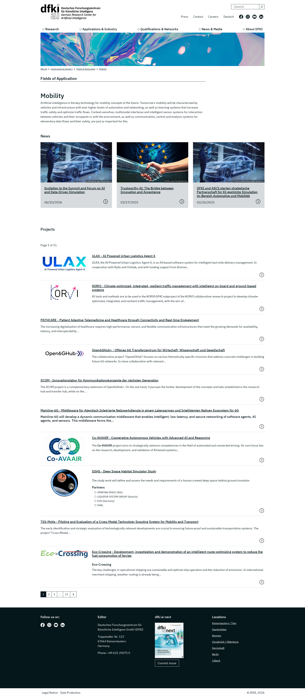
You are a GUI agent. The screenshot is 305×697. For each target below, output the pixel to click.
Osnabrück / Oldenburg (225, 641)
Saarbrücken (219, 629)
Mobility (103, 69)
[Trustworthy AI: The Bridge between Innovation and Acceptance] (181, 201)
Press (184, 16)
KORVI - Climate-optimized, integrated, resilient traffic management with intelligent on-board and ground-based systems (174, 288)
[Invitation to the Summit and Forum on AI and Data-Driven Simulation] (105, 201)
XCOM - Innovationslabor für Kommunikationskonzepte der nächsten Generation (99, 380)
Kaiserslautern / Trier (224, 623)
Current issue (167, 663)
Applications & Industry (99, 29)
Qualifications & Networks (159, 29)
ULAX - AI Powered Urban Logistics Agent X (123, 256)
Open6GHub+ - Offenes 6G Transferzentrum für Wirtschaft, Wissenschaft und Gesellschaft (158, 350)
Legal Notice (50, 692)
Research (52, 29)
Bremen (216, 635)
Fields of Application (85, 69)
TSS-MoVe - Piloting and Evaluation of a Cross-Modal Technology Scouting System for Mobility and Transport (119, 522)
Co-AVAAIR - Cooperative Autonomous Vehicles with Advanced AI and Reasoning (151, 438)
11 (66, 594)
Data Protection (70, 692)
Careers (213, 16)
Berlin (215, 654)
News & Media (212, 29)
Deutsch (229, 16)
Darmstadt (218, 648)
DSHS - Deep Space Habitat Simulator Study (124, 471)
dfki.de (44, 69)
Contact (198, 16)
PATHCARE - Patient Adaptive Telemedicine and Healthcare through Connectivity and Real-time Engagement (120, 320)
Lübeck (216, 660)
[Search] (261, 6)
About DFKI (254, 29)
